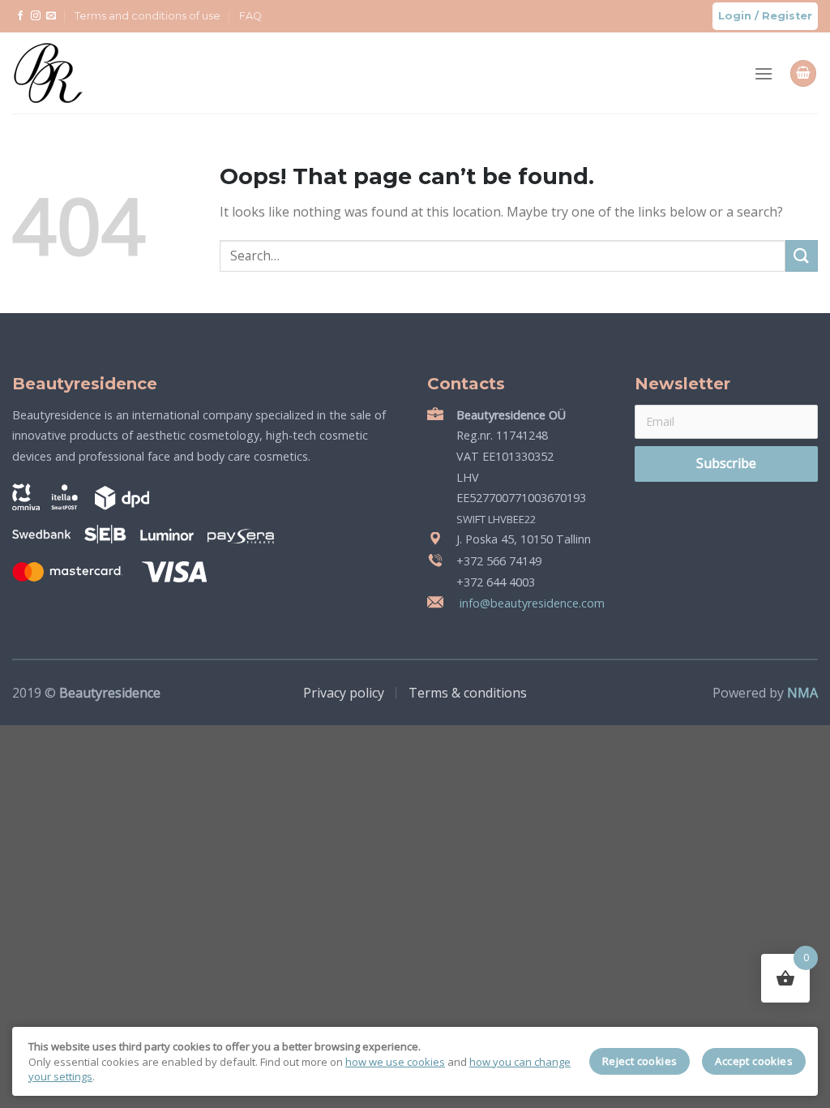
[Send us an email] (51, 16)
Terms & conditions (468, 693)
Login (734, 16)
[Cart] (803, 73)
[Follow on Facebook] (20, 16)
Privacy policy (343, 693)
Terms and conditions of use (147, 16)
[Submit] (801, 256)
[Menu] (763, 73)
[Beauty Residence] (68, 73)
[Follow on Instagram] (36, 16)
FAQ (250, 16)
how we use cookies (395, 1061)
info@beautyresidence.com (530, 603)
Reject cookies (640, 1061)
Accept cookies (754, 1061)
